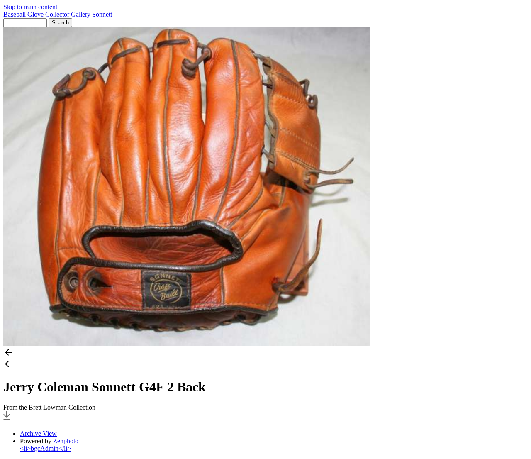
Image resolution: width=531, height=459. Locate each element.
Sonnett (102, 14)
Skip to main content (30, 6)
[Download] (6, 419)
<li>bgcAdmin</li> (45, 448)
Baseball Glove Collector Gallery (47, 14)
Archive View (38, 433)
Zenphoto (65, 440)
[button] (265, 353)
